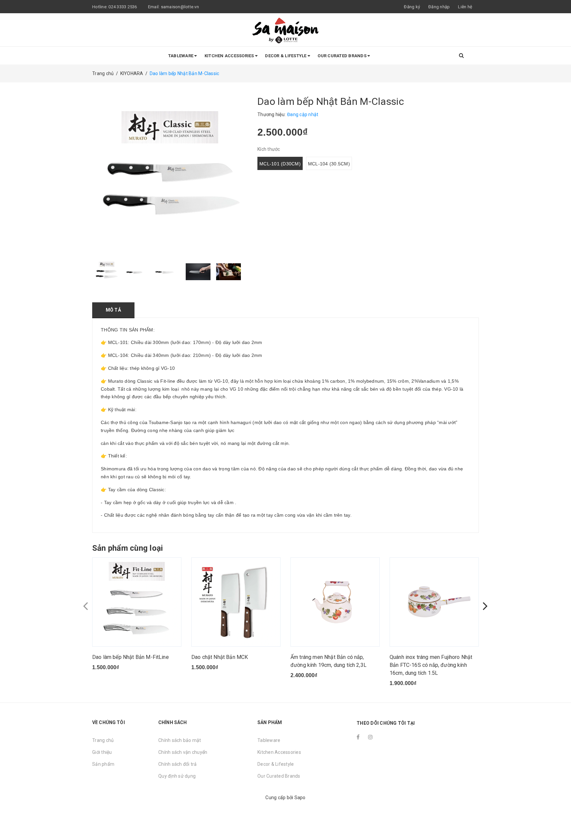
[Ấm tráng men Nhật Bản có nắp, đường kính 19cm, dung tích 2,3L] (335, 602)
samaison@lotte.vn (180, 6)
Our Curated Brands (342, 55)
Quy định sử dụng (177, 776)
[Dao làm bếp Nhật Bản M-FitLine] (136, 602)
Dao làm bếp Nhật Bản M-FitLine (130, 657)
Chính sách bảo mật (179, 740)
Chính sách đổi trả (177, 764)
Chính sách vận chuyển (182, 752)
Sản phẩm (103, 764)
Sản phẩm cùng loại (127, 548)
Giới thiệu (102, 752)
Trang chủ (103, 740)
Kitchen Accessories (230, 55)
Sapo (300, 797)
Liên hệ (465, 6)
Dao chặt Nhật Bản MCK (219, 657)
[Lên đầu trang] (559, 800)
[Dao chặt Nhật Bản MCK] (236, 602)
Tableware (181, 55)
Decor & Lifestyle (286, 55)
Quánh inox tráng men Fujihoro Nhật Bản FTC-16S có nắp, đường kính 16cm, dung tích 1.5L (431, 665)
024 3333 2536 (123, 6)
